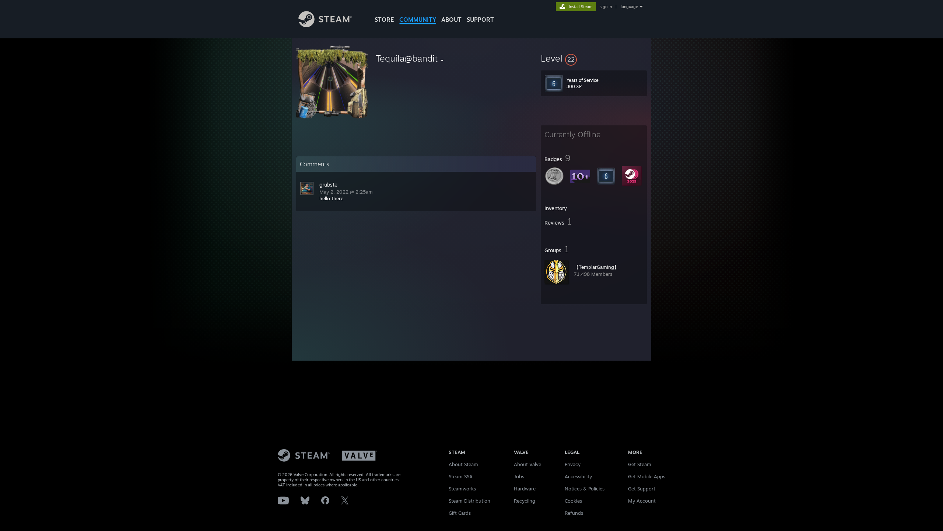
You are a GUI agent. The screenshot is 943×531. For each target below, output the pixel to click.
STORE (384, 19)
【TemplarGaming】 (596, 267)
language (629, 6)
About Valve (527, 464)
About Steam (463, 464)
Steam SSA (461, 476)
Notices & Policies (584, 489)
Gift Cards (460, 513)
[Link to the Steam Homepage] (325, 25)
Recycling (524, 501)
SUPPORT (480, 19)
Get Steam (639, 464)
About (451, 19)
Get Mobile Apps (646, 476)
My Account (642, 501)
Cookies (573, 501)
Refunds (574, 513)
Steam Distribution (469, 501)
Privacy (573, 464)
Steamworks (462, 489)
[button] (594, 58)
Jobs (519, 476)
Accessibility (578, 476)
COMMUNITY (417, 19)
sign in (606, 6)
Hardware (525, 489)
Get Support (641, 489)
